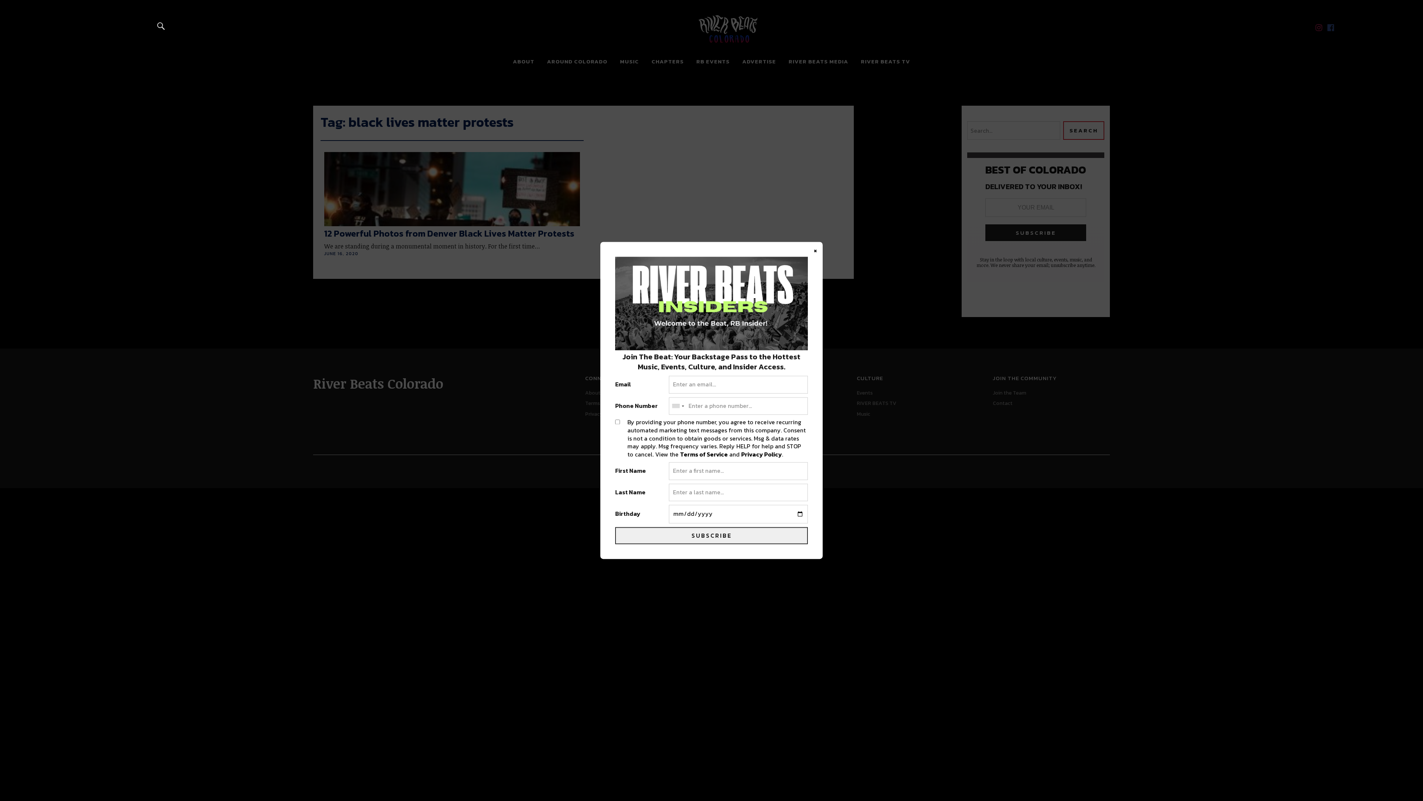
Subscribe (711, 535)
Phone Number (636, 406)
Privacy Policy (761, 454)
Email (623, 385)
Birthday (627, 514)
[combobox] (677, 406)
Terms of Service (704, 454)
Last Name (630, 492)
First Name (630, 471)
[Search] (161, 26)
